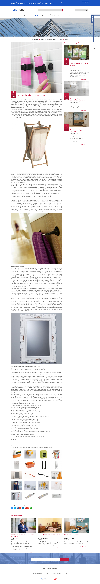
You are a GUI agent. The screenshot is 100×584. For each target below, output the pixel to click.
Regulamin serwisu (37, 573)
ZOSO (40, 447)
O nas (65, 573)
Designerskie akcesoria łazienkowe (48, 39)
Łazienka (66, 39)
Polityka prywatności (56, 573)
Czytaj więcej (83, 79)
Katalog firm (72, 15)
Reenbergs (35, 447)
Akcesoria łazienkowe (16, 447)
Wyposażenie (45, 15)
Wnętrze (37, 15)
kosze (24, 447)
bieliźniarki (29, 447)
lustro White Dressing (47, 447)
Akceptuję (85, 2)
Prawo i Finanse (62, 15)
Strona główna (35, 39)
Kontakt (47, 573)
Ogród (53, 15)
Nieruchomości (28, 15)
